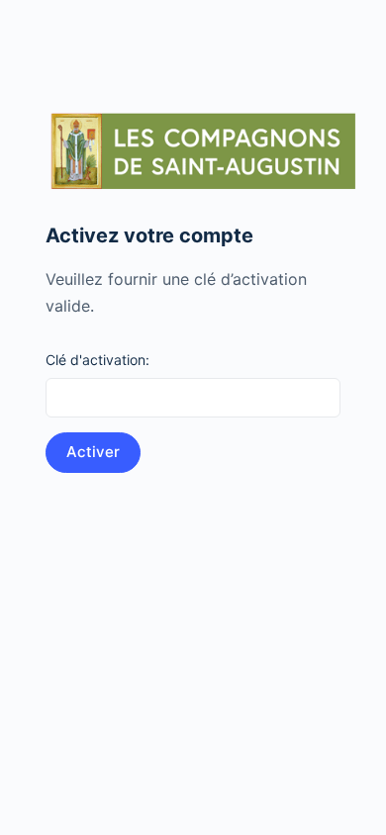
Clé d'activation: (97, 359)
